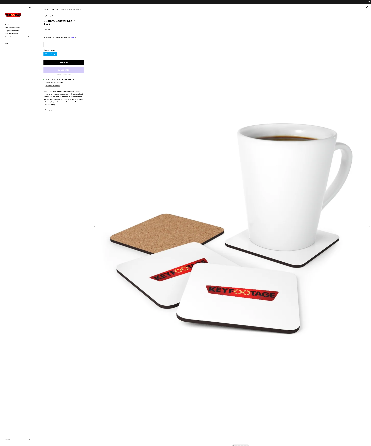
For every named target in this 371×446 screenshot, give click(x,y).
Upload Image (49, 50)
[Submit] (29, 440)
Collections (54, 9)
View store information (53, 85)
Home (45, 9)
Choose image (50, 54)
